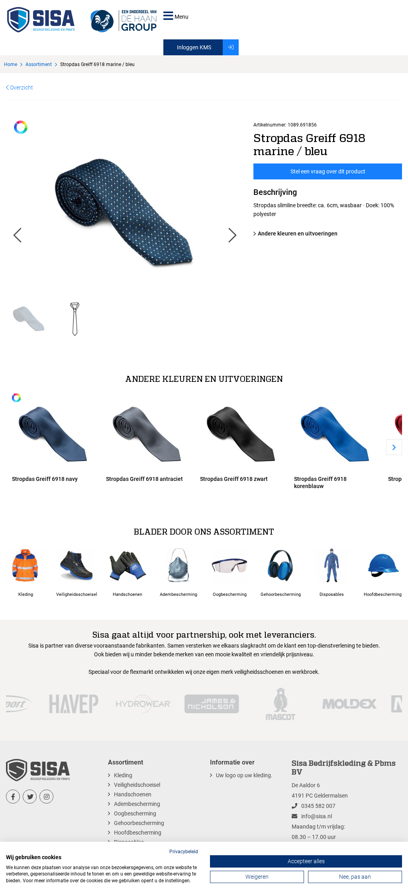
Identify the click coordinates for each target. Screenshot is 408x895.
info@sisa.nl (316, 816)
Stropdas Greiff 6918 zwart (234, 479)
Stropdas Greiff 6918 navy (45, 479)
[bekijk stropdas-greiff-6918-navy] (53, 432)
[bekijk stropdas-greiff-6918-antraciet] (147, 432)
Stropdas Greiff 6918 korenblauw (320, 482)
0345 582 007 (318, 806)
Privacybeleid (183, 851)
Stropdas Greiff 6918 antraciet (144, 479)
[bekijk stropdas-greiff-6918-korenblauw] (335, 432)
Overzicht (21, 87)
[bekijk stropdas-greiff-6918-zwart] (241, 432)
